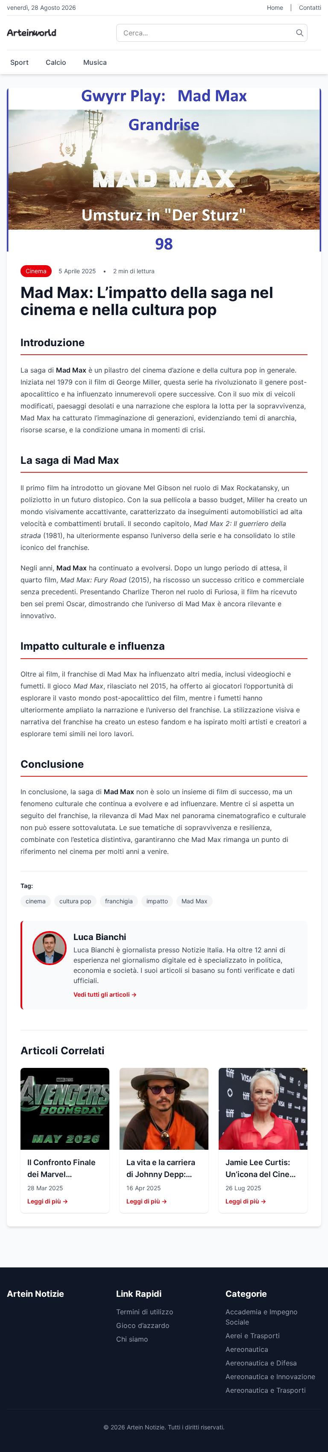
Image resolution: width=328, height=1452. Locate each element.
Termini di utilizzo (144, 1311)
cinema (36, 901)
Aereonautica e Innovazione (270, 1376)
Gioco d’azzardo (143, 1325)
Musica (95, 62)
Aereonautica (247, 1349)
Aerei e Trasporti (253, 1335)
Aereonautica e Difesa (261, 1363)
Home (275, 7)
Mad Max (195, 901)
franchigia (119, 901)
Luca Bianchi (99, 937)
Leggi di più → (47, 1201)
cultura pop (75, 901)
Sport (19, 62)
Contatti (310, 7)
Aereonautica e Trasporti (266, 1390)
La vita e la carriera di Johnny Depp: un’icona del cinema (162, 1174)
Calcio (56, 62)
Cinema (36, 271)
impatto (157, 901)
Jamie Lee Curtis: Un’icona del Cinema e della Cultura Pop (263, 1174)
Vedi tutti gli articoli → (105, 994)
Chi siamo (132, 1339)
